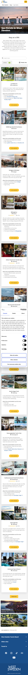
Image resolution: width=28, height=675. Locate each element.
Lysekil (8, 142)
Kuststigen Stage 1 (19, 541)
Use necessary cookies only (14, 364)
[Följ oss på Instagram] (11, 653)
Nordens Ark (21, 142)
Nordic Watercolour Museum (15, 449)
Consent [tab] (5, 313)
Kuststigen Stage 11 (18, 495)
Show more (14, 596)
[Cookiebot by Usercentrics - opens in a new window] (20, 310)
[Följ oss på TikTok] (17, 653)
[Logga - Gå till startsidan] (6, 2)
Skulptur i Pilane (8, 450)
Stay (11, 5)
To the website (14, 105)
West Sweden (5, 5)
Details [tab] (14, 313)
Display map (24, 62)
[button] (14, 20)
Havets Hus (13, 142)
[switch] (24, 341)
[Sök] (2, 58)
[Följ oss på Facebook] (6, 653)
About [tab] (22, 313)
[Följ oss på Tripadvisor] (22, 653)
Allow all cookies (14, 355)
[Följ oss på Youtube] (14, 657)
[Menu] (25, 1)
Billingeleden (18, 231)
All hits (6, 62)
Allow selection (14, 359)
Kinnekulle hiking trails (12, 96)
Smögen (19, 181)
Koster (14, 582)
